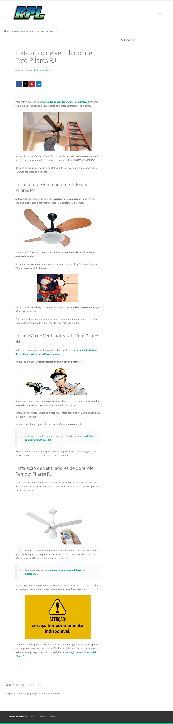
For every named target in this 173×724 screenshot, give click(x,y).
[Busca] (157, 10)
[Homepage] (29, 13)
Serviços (47, 70)
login (27, 693)
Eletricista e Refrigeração (17, 717)
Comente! (33, 70)
